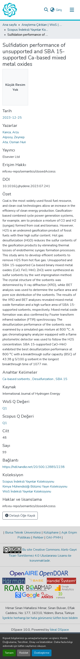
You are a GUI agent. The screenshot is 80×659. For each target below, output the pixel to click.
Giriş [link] (59, 10)
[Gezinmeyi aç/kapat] (72, 10)
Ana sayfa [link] (9, 24)
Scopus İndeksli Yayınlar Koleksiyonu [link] (27, 29)
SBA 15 (61, 379)
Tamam (9, 653)
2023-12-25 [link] (12, 117)
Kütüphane (51, 532)
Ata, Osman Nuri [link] (14, 142)
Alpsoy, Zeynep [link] (13, 137)
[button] (9, 10)
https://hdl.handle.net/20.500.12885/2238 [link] (33, 467)
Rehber (38, 537)
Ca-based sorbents (16, 379)
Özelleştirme (41, 653)
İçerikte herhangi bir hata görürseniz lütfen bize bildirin (40, 618)
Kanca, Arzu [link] (10, 132)
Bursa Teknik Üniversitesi (23, 532)
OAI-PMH (53, 537)
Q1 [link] (4, 408)
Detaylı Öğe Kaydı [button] (21, 515)
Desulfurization (43, 379)
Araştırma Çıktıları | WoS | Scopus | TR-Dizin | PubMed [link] (42, 24)
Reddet (23, 653)
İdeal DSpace (59, 629)
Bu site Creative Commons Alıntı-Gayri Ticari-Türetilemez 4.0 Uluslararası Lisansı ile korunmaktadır (43, 555)
